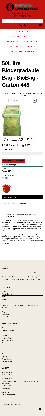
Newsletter (5, 314)
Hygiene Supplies (7, 338)
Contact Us (15, 13)
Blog (3, 312)
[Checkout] (25, 26)
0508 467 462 (28, 13)
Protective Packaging (9, 343)
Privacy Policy (6, 359)
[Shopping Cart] (21, 26)
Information (10, 197)
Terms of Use (6, 356)
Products (13, 93)
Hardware (15, 46)
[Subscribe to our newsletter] (40, 409)
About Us (5, 297)
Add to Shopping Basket (13, 161)
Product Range (7, 294)
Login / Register (7, 317)
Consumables (11, 41)
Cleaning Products (22, 37)
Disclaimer (5, 354)
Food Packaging (32, 41)
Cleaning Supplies (8, 330)
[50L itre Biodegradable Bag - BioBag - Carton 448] (12, 136)
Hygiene (31, 46)
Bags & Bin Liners (23, 32)
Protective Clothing (22, 51)
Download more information (14, 203)
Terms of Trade (7, 361)
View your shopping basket (17, 214)
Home (6, 93)
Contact (4, 299)
